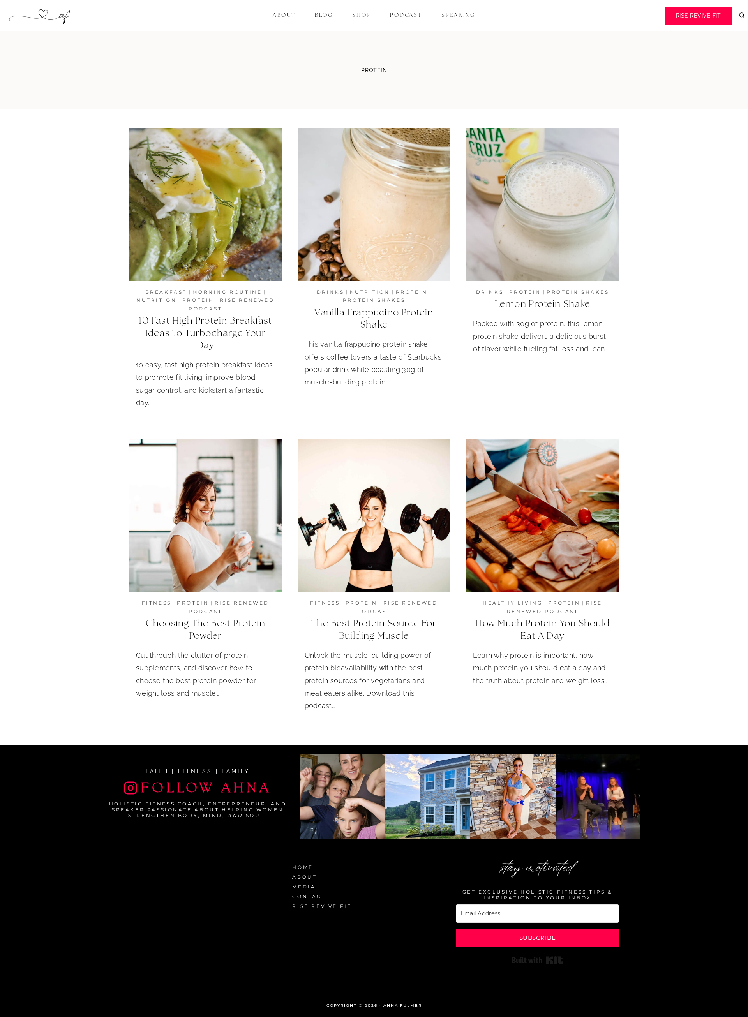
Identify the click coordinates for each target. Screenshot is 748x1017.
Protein (198, 300)
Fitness (156, 603)
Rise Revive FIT (698, 15)
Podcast (406, 15)
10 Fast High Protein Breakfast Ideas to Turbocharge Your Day (205, 333)
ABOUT (304, 877)
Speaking (458, 15)
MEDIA (304, 887)
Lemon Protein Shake (543, 304)
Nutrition (156, 300)
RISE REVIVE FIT (321, 906)
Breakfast (166, 292)
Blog (324, 15)
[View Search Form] (742, 15)
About (284, 15)
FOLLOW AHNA (206, 788)
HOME (302, 867)
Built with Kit (537, 960)
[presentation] (205, 204)
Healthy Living (512, 603)
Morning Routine (227, 292)
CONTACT (309, 896)
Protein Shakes (374, 300)
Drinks (330, 292)
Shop (361, 15)
